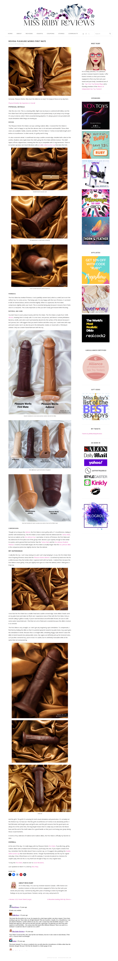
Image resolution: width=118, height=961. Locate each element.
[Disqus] (39, 927)
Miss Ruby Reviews (59, 14)
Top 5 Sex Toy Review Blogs (94, 84)
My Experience (24, 103)
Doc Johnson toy (30, 537)
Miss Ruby (35, 867)
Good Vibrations (39, 863)
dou (40, 145)
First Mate (52, 846)
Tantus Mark (66, 534)
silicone (10, 317)
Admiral (27, 532)
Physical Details (13, 103)
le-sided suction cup (48, 145)
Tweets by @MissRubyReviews (92, 434)
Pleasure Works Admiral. (41, 557)
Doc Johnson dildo (65, 544)
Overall (33, 103)
